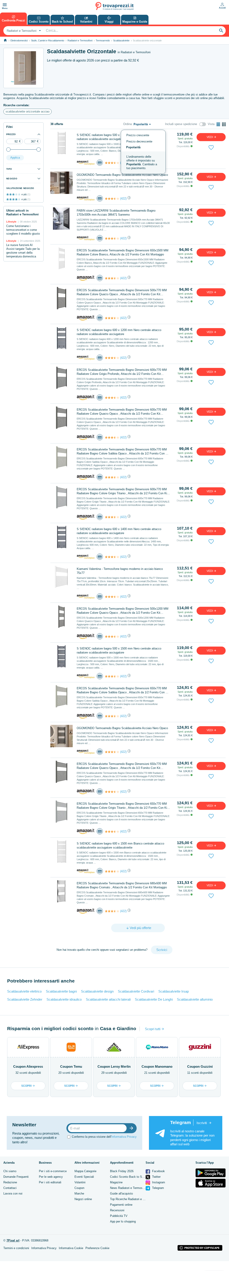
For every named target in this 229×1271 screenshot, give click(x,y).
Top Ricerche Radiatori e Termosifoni (134, 1199)
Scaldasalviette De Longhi (154, 999)
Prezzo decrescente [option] (139, 141)
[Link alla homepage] (5, 40)
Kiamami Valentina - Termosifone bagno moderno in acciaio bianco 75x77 (120, 571)
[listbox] (143, 152)
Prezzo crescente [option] (137, 135)
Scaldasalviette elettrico (24, 991)
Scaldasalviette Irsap (173, 991)
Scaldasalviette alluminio (195, 999)
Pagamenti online (121, 1204)
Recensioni (117, 1210)
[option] (143, 163)
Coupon (79, 1188)
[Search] (221, 30)
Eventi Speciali (84, 1176)
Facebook (158, 1171)
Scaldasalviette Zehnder (24, 999)
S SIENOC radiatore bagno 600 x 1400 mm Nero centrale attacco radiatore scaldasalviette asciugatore (119, 531)
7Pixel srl (12, 1240)
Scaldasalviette (121, 40)
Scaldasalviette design (97, 991)
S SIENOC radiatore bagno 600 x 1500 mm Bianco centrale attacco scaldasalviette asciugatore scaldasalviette (120, 845)
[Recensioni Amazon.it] (112, 162)
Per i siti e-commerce (53, 1171)
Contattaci (10, 1188)
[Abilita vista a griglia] (224, 124)
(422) (123, 198)
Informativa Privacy (124, 1136)
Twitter (156, 1176)
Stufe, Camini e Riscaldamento (47, 40)
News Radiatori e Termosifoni (129, 1188)
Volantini (79, 1182)
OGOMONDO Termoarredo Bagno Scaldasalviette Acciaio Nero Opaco (122, 728)
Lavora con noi (12, 1193)
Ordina (127, 124)
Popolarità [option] (133, 147)
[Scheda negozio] (86, 162)
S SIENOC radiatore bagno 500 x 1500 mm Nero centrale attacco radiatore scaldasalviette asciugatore (119, 650)
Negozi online (83, 1199)
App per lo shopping (123, 1221)
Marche (79, 1193)
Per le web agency (51, 1176)
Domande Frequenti (16, 1176)
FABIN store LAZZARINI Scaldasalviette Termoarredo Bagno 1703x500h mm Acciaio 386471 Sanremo (116, 212)
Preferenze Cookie (97, 1248)
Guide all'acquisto (121, 1193)
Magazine (116, 1182)
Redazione (10, 1182)
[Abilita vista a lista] (218, 124)
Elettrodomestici (19, 40)
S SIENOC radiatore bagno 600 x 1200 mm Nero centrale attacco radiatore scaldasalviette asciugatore (119, 332)
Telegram (157, 1188)
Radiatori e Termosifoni (80, 40)
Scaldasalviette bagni (61, 991)
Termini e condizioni (16, 1248)
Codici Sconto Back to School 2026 (133, 1176)
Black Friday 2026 (122, 1171)
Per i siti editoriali (50, 1182)
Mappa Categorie (85, 1171)
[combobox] (23, 30)
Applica (15, 157)
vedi (210, 137)
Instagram (158, 1182)
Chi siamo (9, 1171)
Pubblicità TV (118, 1216)
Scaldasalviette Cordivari (136, 991)
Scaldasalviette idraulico (64, 999)
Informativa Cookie (71, 1248)
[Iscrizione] (132, 1128)
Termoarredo (103, 40)
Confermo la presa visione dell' (104, 1136)
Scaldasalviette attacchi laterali (108, 999)
